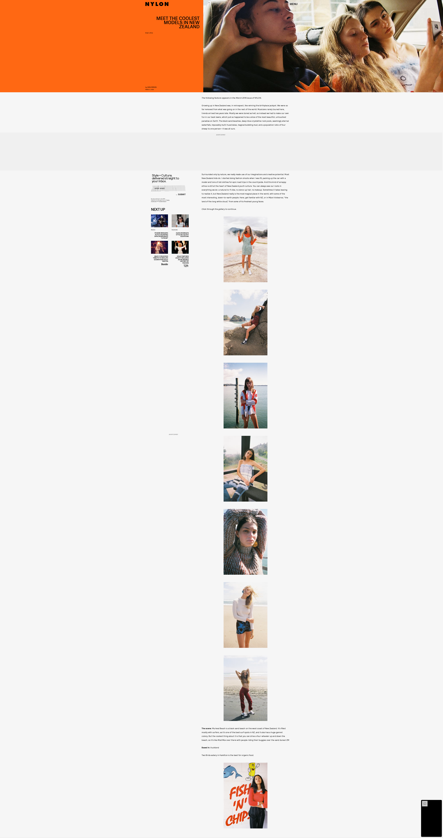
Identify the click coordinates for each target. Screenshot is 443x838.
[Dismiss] (439, 802)
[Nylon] (156, 4)
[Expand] (423, 802)
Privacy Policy (162, 201)
